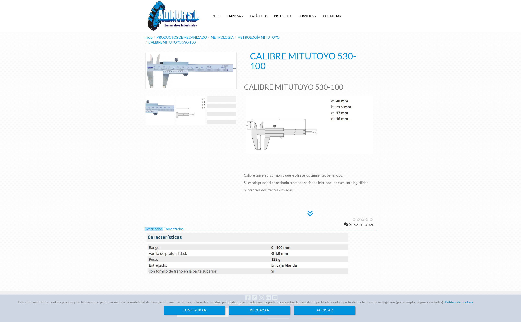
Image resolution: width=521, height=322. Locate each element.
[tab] (153, 229)
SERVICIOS (307, 16)
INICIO (216, 16)
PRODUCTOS (283, 16)
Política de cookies (459, 302)
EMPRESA (235, 16)
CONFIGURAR (194, 310)
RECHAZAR (259, 310)
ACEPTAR (324, 310)
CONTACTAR (332, 16)
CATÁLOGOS (259, 16)
